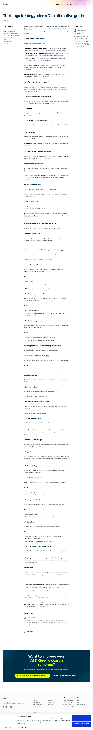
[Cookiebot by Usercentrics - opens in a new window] (9, 727)
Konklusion (5, 43)
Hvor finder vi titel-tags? (9, 29)
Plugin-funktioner (36, 702)
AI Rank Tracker (36, 706)
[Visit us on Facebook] (3, 707)
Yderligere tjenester (37, 708)
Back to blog (29, 631)
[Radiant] (8, 4)
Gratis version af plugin (38, 704)
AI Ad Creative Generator (68, 706)
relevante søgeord (33, 584)
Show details (21, 727)
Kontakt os (50, 700)
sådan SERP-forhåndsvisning (31, 215)
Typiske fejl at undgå (7, 41)
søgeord (45, 238)
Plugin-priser (35, 700)
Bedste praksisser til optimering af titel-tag (10, 38)
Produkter (58, 4)
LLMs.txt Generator (66, 704)
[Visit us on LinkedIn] (11, 707)
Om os (76, 4)
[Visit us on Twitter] (6, 707)
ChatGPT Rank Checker (67, 700)
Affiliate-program (81, 704)
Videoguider (50, 704)
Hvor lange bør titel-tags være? (10, 33)
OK (81, 718)
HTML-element (28, 29)
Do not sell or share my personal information (81, 724)
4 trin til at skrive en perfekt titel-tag (11, 35)
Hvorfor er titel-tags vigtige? (9, 31)
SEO (8, 20)
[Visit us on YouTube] (8, 707)
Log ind (83, 4)
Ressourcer (68, 4)
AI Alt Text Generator (67, 702)
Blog (5, 20)
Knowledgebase (51, 702)
